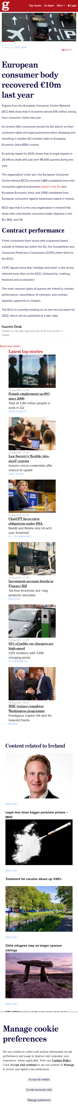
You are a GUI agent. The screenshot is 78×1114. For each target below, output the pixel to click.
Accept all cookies (39, 1079)
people (13, 724)
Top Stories (35, 5)
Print (68, 50)
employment (18, 411)
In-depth (49, 5)
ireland (20, 47)
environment (18, 661)
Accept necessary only (39, 1089)
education (16, 474)
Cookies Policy (61, 1060)
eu (10, 536)
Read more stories (10, 346)
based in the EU (51, 187)
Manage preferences (39, 1100)
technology (22, 536)
